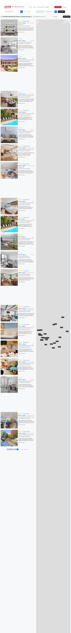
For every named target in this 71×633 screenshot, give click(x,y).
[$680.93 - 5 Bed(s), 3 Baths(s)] (57, 342)
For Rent (34, 7)
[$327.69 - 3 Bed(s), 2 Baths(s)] (60, 338)
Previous (10, 449)
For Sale (30, 7)
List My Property (58, 7)
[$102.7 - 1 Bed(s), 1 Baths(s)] (54, 325)
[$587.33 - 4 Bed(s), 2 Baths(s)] (67, 332)
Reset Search (61, 11)
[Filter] (55, 11)
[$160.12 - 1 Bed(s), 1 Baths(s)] (63, 318)
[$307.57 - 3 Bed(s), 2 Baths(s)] (44, 338)
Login (65, 7)
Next (26, 449)
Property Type (48, 11)
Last (22, 449)
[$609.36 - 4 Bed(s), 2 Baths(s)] (59, 347)
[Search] (21, 11)
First (15, 449)
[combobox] (57, 17)
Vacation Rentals (40, 7)
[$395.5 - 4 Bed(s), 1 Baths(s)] (46, 345)
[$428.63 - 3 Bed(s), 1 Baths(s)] (42, 338)
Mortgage (47, 7)
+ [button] (37, 21)
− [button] (37, 22)
